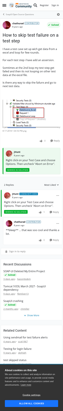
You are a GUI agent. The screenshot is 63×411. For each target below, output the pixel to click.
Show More (33, 315)
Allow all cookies (31, 403)
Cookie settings (32, 395)
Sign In (55, 5)
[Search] (35, 5)
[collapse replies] (31, 191)
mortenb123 (24, 364)
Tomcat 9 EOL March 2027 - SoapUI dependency (24, 288)
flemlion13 (23, 293)
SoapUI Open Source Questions (20, 14)
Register (44, 5)
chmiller (25, 308)
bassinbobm (24, 279)
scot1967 (23, 341)
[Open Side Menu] (4, 5)
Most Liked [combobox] (51, 185)
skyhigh (22, 352)
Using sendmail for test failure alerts (25, 337)
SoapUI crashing (13, 301)
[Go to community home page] (20, 5)
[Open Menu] (58, 14)
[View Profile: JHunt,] (9, 153)
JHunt (17, 151)
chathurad (18, 23)
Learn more (26, 385)
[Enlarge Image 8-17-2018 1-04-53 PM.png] (31, 114)
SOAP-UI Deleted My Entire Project (24, 271)
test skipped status (14, 360)
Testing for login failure (17, 349)
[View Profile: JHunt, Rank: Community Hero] (7, 195)
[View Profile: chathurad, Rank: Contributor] (7, 25)
